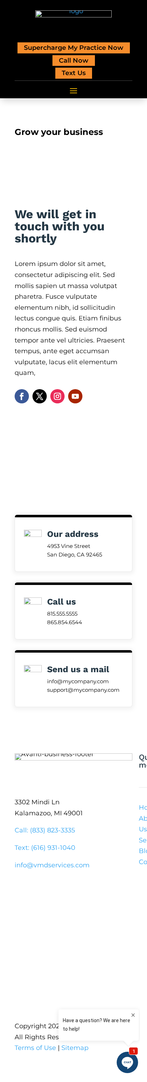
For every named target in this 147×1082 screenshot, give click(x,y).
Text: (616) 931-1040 (45, 848)
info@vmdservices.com (52, 865)
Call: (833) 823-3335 (45, 830)
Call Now (73, 60)
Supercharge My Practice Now (73, 48)
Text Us (74, 73)
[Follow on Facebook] (22, 396)
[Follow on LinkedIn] (70, 887)
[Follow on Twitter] (39, 396)
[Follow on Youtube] (75, 396)
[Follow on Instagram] (57, 396)
